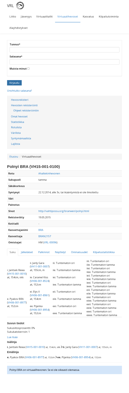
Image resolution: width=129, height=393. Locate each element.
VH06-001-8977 (17, 302)
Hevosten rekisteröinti (24, 105)
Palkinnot (44, 252)
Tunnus (15, 44)
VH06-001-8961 (40, 295)
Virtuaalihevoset (67, 16)
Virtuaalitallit (44, 16)
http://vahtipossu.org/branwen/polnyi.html (63, 211)
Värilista (16, 133)
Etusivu (13, 156)
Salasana (16, 56)
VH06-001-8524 (40, 281)
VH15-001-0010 (17, 273)
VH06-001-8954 (40, 309)
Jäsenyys (26, 16)
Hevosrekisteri (19, 100)
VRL (10, 5)
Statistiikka (17, 122)
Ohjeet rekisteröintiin (26, 110)
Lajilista (15, 144)
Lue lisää (12, 337)
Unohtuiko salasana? (19, 90)
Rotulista (16, 127)
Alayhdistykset (18, 28)
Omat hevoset (19, 116)
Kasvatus (88, 16)
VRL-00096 (50, 242)
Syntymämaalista (21, 138)
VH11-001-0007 (40, 266)
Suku (13, 252)
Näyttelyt (60, 252)
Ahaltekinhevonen (49, 173)
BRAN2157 (44, 236)
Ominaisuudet (79, 252)
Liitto (12, 16)
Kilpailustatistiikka (104, 252)
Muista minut (18, 68)
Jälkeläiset (27, 252)
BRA (40, 230)
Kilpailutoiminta (109, 16)
